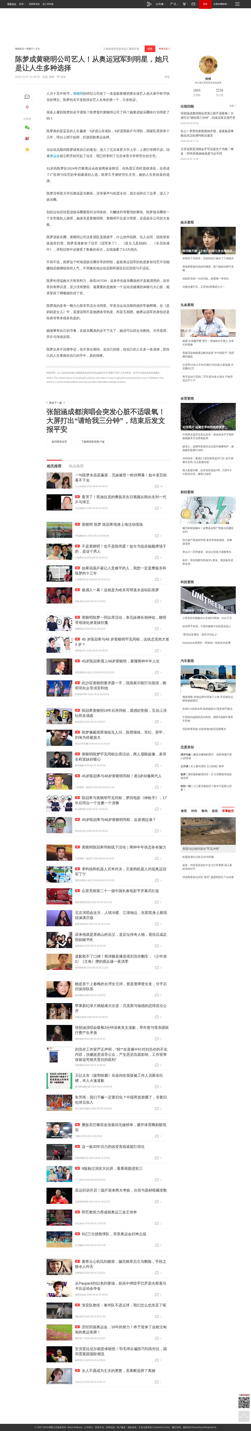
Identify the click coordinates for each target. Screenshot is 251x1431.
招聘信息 (110, 1427)
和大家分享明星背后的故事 (208, 82)
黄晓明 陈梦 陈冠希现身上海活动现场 (112, 524)
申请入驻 (163, 49)
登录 (205, 4)
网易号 (29, 49)
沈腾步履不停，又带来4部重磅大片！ (203, 286)
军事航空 (228, 810)
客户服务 (121, 1427)
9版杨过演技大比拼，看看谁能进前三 (112, 1168)
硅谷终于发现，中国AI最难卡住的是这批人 (206, 626)
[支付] (185, 4)
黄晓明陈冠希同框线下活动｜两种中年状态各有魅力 (124, 847)
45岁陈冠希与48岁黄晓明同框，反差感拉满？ (119, 820)
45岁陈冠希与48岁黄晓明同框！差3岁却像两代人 (122, 776)
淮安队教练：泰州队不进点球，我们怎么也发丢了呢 (124, 1305)
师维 (51, 76)
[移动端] (149, 4)
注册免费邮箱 (220, 4)
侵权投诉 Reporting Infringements (199, 1427)
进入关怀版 (47, 4)
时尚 (194, 810)
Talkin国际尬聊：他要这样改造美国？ (203, 884)
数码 (204, 810)
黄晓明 (78, 93)
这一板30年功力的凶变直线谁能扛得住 (113, 1147)
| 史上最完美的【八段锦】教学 (202, 766)
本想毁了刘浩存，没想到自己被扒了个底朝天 (208, 258)
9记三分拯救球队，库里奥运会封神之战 (114, 1234)
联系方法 (99, 1427)
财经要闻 (187, 492)
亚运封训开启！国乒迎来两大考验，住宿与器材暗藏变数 (121, 1190)
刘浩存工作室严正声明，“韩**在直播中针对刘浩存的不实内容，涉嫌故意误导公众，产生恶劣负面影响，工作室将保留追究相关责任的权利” (121, 1054)
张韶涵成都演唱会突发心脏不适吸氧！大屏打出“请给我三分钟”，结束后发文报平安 (105, 420)
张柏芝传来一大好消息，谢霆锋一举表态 (205, 278)
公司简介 (88, 1427)
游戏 (215, 810)
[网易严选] (173, 4)
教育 (184, 810)
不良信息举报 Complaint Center (154, 1427)
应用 (21, 4)
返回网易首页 (59, 441)
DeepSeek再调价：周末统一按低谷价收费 (206, 642)
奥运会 (55, 156)
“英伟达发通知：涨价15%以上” (200, 634)
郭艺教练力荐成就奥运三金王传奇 (109, 1212)
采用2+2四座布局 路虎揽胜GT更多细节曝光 (207, 708)
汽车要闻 (187, 661)
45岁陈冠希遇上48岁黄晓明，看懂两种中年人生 (121, 661)
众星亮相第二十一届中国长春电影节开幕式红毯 (120, 891)
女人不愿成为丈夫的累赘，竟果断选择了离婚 (118, 1371)
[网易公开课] (160, 4)
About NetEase (74, 1427)
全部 (232, 106)
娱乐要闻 (187, 222)
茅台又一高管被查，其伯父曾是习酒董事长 (206, 551)
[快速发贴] (27, 97)
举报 (167, 77)
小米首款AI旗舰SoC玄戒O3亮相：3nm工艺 (207, 618)
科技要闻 (187, 582)
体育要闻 (187, 398)
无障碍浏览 (34, 4)
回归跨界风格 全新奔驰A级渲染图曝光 (204, 729)
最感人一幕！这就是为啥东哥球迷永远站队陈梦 (120, 590)
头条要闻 (187, 305)
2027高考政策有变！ (194, 892)
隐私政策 (132, 1427)
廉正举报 (176, 1427)
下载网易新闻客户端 (92, 441)
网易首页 (11, 4)
